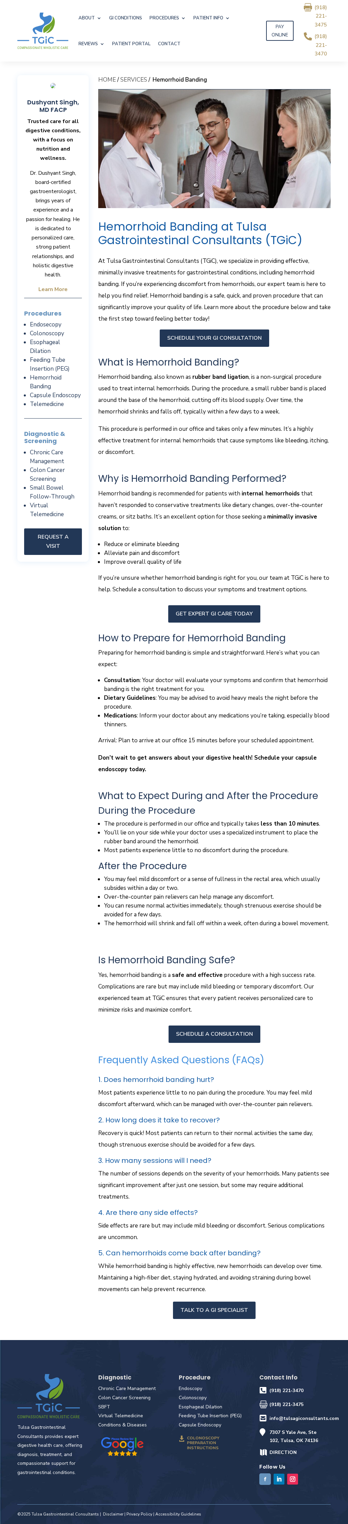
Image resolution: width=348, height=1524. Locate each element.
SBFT (104, 1407)
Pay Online (280, 30)
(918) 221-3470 (320, 45)
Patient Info (208, 18)
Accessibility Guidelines (178, 1514)
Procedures (164, 18)
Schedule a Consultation (214, 1034)
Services (133, 80)
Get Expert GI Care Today (214, 613)
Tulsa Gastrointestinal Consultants (65, 1514)
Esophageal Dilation (200, 1407)
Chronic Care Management (127, 1388)
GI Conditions (125, 18)
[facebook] (265, 1479)
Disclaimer (113, 1514)
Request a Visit (53, 541)
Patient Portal (131, 44)
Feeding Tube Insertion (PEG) (210, 1415)
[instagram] (292, 1479)
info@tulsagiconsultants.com (304, 1418)
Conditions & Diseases (122, 1425)
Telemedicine (47, 404)
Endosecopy (46, 324)
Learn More (53, 289)
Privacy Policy (139, 1514)
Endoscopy (190, 1388)
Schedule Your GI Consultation (214, 338)
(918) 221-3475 (320, 16)
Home (107, 80)
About (87, 18)
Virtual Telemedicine (120, 1415)
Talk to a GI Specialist (214, 1310)
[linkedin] (279, 1479)
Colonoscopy (47, 333)
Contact (169, 44)
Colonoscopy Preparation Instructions (203, 1443)
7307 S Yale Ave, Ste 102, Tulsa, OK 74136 (293, 1436)
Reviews (88, 44)
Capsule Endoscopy (55, 395)
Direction (283, 1452)
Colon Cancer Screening (124, 1397)
